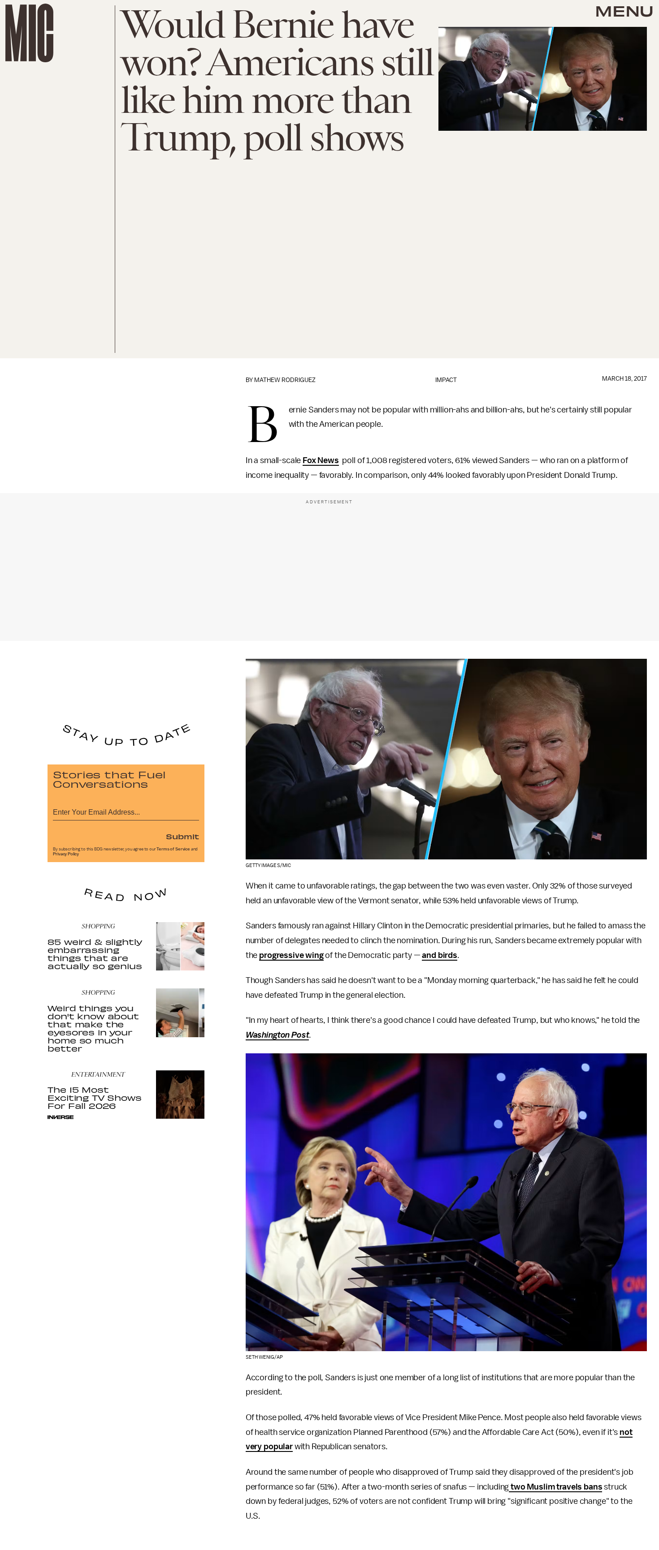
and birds (439, 955)
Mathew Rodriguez (285, 380)
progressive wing (291, 955)
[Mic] (29, 33)
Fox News (321, 460)
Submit (182, 836)
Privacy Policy (66, 854)
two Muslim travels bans (555, 1486)
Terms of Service (173, 849)
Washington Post (277, 1034)
